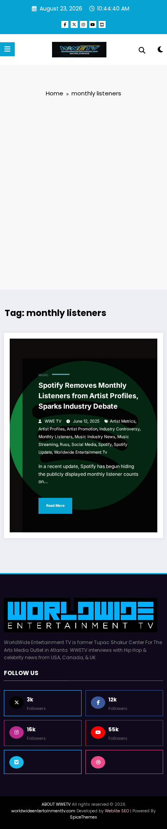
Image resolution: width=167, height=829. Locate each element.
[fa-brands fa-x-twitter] (74, 24)
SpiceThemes (83, 817)
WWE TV (53, 421)
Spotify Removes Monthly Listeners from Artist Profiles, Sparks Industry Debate (88, 395)
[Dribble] (124, 762)
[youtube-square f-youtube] (102, 24)
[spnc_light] (160, 51)
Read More (55, 505)
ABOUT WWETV (56, 804)
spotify (105, 444)
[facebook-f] (64, 24)
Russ (65, 444)
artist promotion (82, 429)
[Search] (141, 50)
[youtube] (92, 24)
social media (83, 444)
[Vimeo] (43, 762)
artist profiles (51, 429)
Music (43, 375)
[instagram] (83, 24)
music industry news (95, 436)
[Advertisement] (83, 192)
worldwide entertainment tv (80, 452)
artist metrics (123, 421)
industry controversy (119, 429)
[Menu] (7, 49)
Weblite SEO (117, 811)
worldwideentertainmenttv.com (43, 811)
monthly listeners (55, 436)
